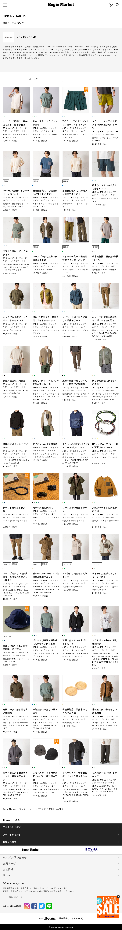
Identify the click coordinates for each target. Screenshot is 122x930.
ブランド (42, 809)
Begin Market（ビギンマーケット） (19, 809)
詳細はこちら (14, 897)
